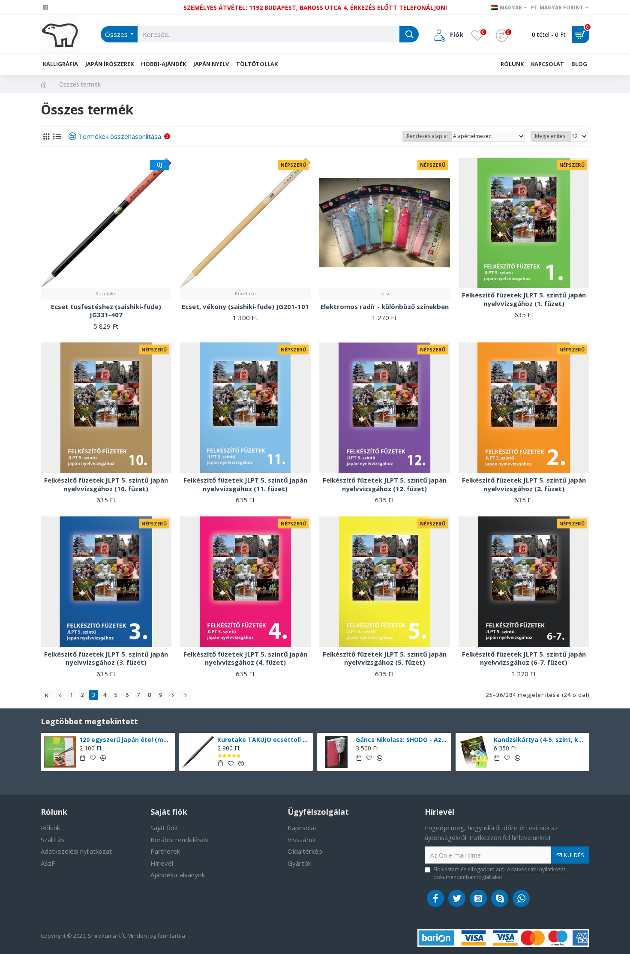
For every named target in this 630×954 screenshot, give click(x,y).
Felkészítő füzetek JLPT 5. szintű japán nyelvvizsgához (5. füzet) (385, 658)
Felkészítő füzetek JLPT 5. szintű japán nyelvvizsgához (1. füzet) (524, 299)
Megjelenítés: (551, 136)
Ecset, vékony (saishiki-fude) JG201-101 (245, 307)
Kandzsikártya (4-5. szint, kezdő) (540, 740)
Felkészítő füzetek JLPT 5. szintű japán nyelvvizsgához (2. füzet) (524, 484)
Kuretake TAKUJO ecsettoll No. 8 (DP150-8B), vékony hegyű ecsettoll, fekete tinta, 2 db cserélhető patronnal (263, 740)
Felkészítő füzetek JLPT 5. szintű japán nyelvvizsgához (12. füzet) (385, 484)
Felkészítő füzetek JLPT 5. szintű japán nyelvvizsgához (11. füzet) (245, 484)
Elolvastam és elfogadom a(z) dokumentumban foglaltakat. (499, 873)
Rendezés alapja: (427, 136)
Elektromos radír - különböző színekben (385, 307)
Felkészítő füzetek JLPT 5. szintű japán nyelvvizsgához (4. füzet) (245, 658)
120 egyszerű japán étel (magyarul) (125, 740)
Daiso (384, 293)
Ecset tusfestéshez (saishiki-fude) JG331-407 (106, 311)
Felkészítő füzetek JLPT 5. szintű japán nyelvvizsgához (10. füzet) (106, 484)
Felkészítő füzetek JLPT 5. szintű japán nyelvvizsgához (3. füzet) (106, 658)
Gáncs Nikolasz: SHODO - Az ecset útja (402, 740)
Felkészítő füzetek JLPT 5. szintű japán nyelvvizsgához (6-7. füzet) (524, 658)
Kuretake (106, 293)
